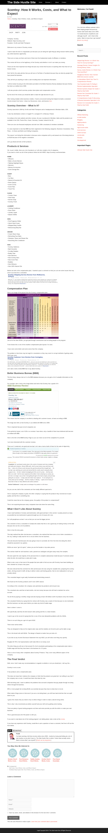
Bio (10, 730)
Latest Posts (18, 730)
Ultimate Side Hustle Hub (84, 150)
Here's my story (82, 40)
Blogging (79, 120)
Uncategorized (12, 766)
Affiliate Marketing (82, 115)
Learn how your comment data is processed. (44, 821)
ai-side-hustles (81, 117)
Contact (64, 2)
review (63, 719)
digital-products (81, 122)
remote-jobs (80, 135)
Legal (38, 830)
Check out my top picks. (43, 740)
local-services (81, 130)
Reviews (47, 2)
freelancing (80, 125)
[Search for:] (89, 50)
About (57, 2)
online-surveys (81, 132)
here (50, 101)
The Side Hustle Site (21, 2)
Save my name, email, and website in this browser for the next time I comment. (32, 812)
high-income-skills (82, 127)
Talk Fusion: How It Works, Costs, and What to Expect (22, 768)
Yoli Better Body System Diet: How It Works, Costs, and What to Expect (27, 769)
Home (40, 2)
